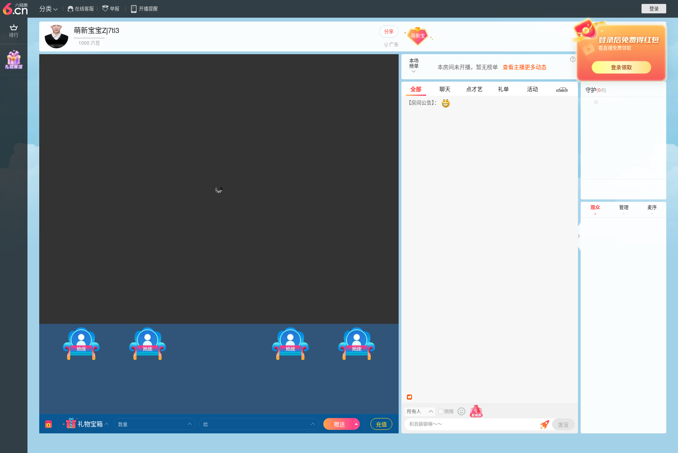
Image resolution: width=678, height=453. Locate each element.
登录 (654, 8)
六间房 (16, 9)
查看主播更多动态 (525, 67)
